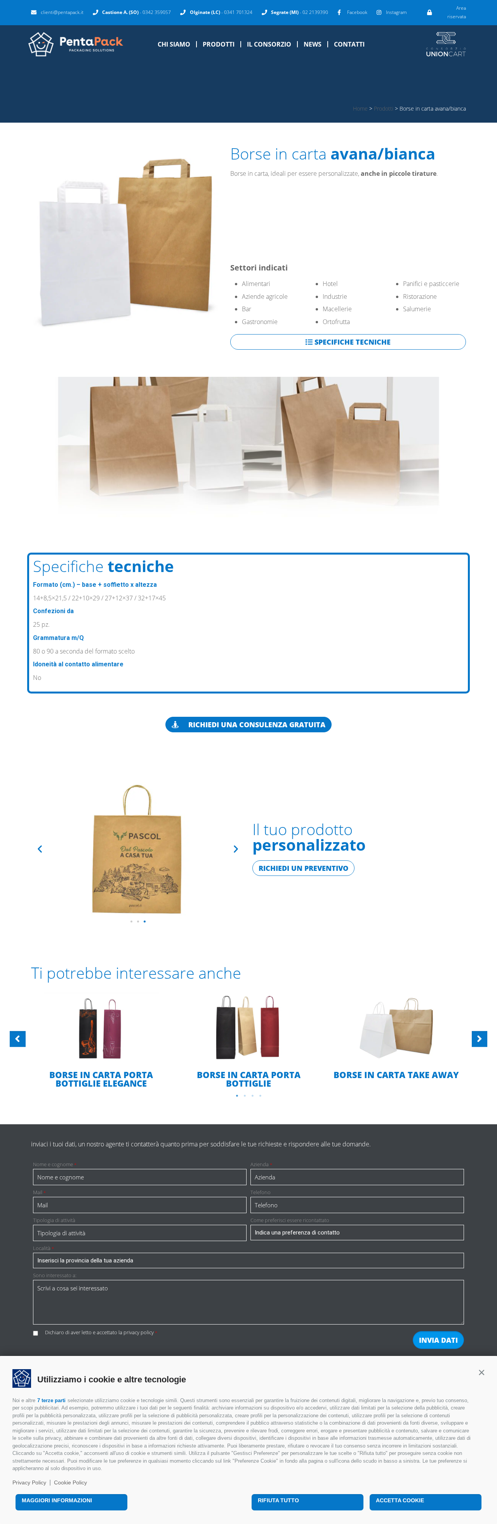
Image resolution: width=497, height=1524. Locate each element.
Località (43, 1248)
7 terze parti (51, 1400)
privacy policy (138, 1332)
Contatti (349, 44)
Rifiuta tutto (278, 1500)
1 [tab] (237, 1096)
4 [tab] (260, 1096)
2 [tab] (244, 1096)
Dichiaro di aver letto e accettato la (101, 1332)
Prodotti (219, 44)
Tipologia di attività (54, 1220)
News (312, 44)
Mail (39, 1192)
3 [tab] (252, 1096)
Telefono (260, 1192)
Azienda (261, 1164)
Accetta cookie (400, 1500)
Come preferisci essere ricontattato (289, 1220)
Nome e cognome (54, 1164)
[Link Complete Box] (101, 1039)
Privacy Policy (29, 1482)
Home (360, 108)
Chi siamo (174, 44)
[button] (481, 1372)
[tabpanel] (101, 1040)
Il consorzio (269, 44)
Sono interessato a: (54, 1275)
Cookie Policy (70, 1482)
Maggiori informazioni (57, 1500)
